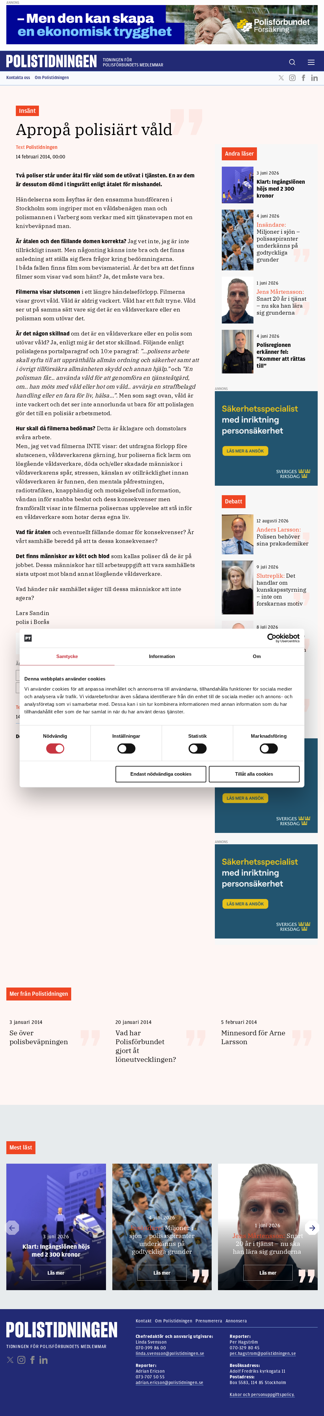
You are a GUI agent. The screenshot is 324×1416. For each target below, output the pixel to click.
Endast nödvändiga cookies (160, 774)
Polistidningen (42, 147)
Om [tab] (257, 656)
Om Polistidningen (52, 77)
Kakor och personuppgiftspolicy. (262, 1394)
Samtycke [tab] (67, 656)
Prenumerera (209, 1321)
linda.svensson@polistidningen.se (170, 1353)
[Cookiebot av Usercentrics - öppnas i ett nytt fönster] (272, 638)
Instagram (292, 78)
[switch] (126, 748)
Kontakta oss (18, 77)
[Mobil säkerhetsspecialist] (266, 438)
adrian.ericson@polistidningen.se (170, 1382)
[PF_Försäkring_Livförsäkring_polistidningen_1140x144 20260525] (162, 24)
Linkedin (314, 78)
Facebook (303, 78)
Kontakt (144, 1321)
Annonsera (236, 1321)
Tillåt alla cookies (254, 774)
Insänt (27, 110)
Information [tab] (162, 656)
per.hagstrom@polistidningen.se (263, 1353)
